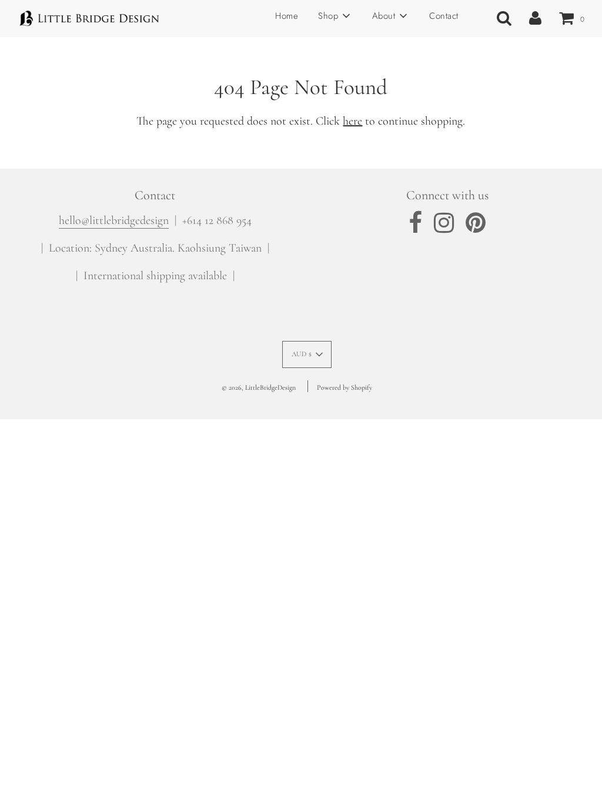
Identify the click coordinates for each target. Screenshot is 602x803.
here (352, 121)
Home (286, 15)
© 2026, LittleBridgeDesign (259, 387)
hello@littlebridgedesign (114, 220)
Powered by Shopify (344, 387)
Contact (444, 15)
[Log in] (535, 17)
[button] (307, 354)
